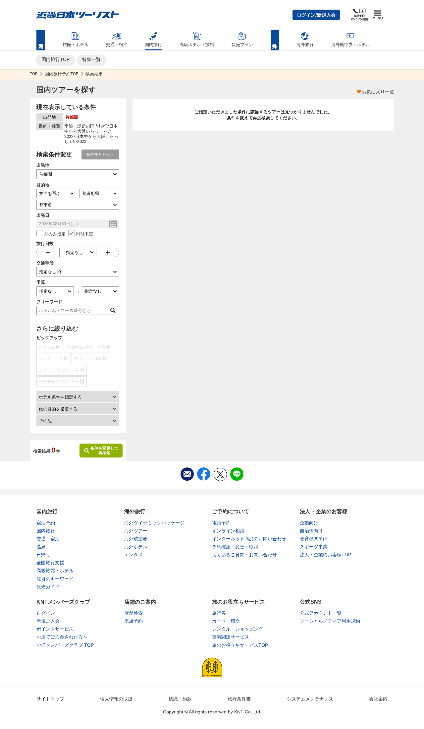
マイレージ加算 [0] (90, 358)
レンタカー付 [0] (53, 358)
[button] (316, 15)
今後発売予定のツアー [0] (61, 381)
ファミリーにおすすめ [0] (61, 370)
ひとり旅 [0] (49, 347)
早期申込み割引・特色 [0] (88, 347)
